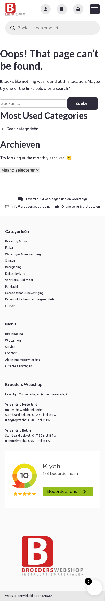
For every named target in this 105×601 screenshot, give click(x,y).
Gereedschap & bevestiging (24, 293)
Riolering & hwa (16, 241)
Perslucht (11, 286)
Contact (11, 353)
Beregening (13, 267)
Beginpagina (14, 333)
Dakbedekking (15, 273)
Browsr (47, 595)
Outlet (10, 306)
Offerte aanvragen (18, 366)
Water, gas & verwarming (23, 254)
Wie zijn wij (13, 340)
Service (10, 346)
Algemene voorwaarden (22, 359)
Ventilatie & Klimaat (19, 280)
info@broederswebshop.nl (31, 206)
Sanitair (10, 260)
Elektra (10, 247)
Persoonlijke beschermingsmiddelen (30, 299)
